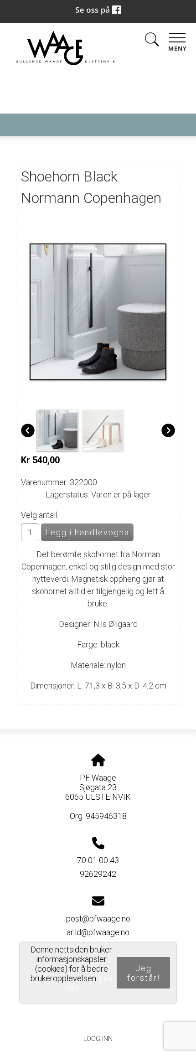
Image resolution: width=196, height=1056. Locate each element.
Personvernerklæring (98, 1018)
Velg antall (39, 515)
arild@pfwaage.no (98, 932)
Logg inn (98, 1039)
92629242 (98, 874)
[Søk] (152, 41)
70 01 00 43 (98, 860)
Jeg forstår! (143, 973)
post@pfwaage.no (98, 918)
